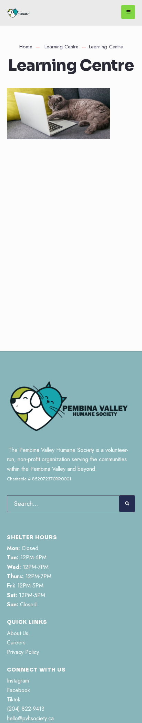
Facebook (18, 690)
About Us (17, 633)
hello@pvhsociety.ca (30, 718)
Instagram (18, 681)
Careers (16, 642)
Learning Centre (61, 46)
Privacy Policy (23, 652)
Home (25, 46)
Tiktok (13, 699)
